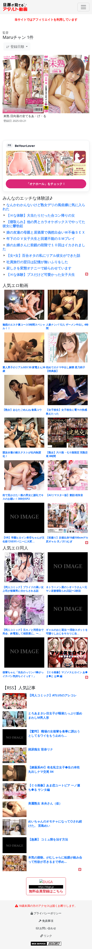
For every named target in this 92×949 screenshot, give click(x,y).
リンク (48, 936)
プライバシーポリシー (47, 913)
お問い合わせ (47, 928)
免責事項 (47, 921)
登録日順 (17, 46)
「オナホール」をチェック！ (46, 184)
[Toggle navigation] (83, 7)
